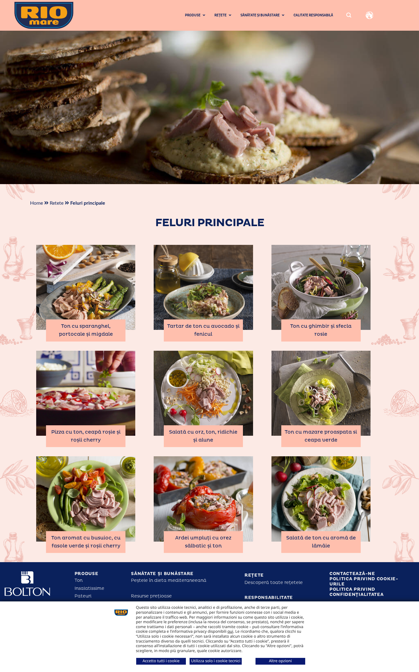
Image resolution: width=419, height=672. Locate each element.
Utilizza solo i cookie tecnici (215, 660)
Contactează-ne (352, 573)
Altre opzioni (280, 660)
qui (230, 631)
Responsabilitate (268, 597)
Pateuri (83, 596)
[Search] (348, 15)
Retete (56, 203)
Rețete (254, 575)
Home (36, 203)
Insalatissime (89, 588)
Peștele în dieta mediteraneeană (168, 580)
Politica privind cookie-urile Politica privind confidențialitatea (363, 586)
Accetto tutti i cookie (161, 660)
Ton (79, 580)
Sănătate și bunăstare (162, 573)
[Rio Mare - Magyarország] (54, 15)
